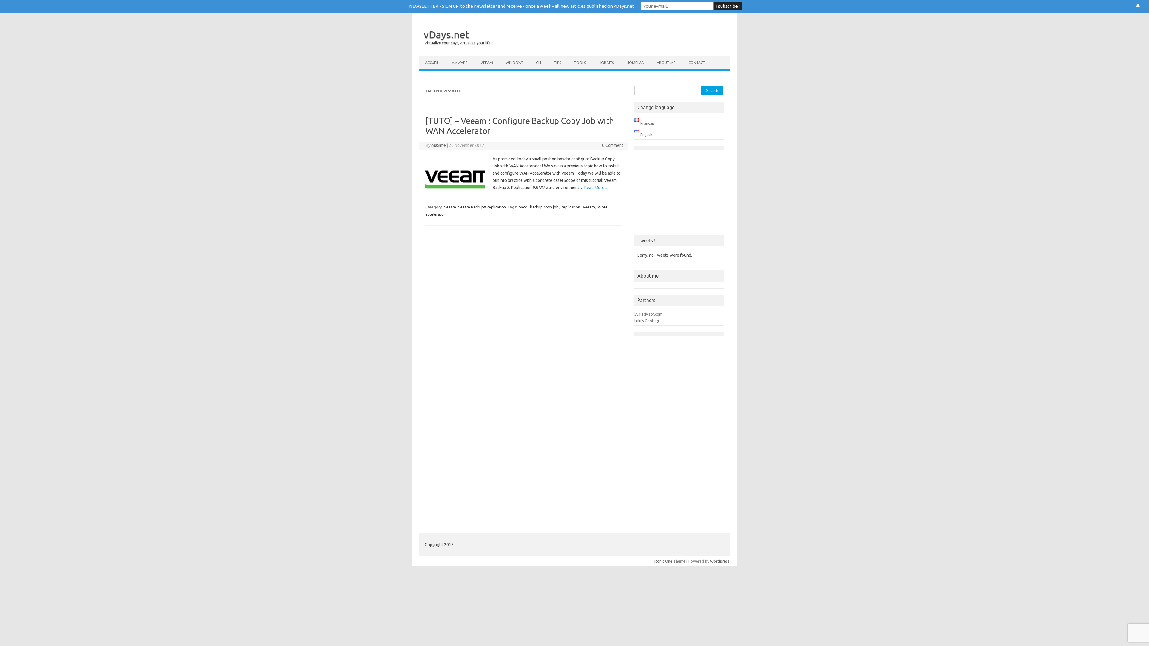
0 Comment (612, 145)
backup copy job (544, 207)
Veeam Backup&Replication (482, 207)
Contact (697, 63)
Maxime (438, 145)
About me (666, 63)
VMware (460, 63)
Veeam (487, 63)
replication (571, 207)
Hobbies (606, 63)
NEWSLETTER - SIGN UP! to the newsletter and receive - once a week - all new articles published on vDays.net (521, 6)
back (523, 207)
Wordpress (719, 561)
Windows (514, 63)
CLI (538, 63)
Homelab (635, 63)
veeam (589, 207)
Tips (557, 63)
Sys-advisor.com (648, 314)
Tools (580, 63)
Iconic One (663, 561)
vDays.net (446, 34)
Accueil (432, 63)
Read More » (595, 187)
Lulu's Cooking (646, 321)
